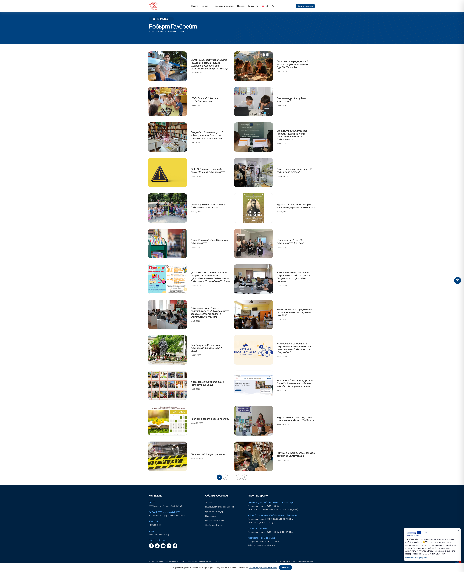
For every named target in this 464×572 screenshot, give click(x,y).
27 (238, 477)
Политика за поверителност (263, 567)
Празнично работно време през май (210, 418)
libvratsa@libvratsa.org (159, 534)
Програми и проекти (224, 6)
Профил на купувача (214, 520)
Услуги (208, 502)
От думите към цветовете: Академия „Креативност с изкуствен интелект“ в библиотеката (292, 135)
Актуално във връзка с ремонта (208, 454)
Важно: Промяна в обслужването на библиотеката (209, 241)
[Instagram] (169, 545)
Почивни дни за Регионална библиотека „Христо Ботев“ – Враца (207, 347)
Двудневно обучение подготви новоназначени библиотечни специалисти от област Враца (207, 135)
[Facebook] (151, 545)
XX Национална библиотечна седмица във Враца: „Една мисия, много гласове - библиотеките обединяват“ (294, 348)
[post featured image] (167, 66)
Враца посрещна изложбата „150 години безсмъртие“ (294, 170)
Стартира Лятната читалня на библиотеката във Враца (208, 206)
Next (244, 477)
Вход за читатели (305, 6)
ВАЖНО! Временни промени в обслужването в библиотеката (208, 170)
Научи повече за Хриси (416, 557)
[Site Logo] (154, 6)
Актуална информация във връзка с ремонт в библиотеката (296, 454)
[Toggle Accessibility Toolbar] (457, 280)
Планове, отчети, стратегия (219, 506)
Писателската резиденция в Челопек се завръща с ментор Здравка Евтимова (293, 64)
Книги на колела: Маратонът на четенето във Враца (207, 383)
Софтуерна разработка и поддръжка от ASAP (293, 561)
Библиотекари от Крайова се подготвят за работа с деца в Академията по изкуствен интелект (293, 277)
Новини (240, 6)
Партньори (210, 516)
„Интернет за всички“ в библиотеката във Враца (290, 241)
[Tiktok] (175, 545)
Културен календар (214, 511)
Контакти (253, 6)
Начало (194, 6)
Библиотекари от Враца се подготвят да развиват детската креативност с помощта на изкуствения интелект (210, 312)
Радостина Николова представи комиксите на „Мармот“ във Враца (295, 419)
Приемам (285, 567)
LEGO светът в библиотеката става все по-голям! (207, 100)
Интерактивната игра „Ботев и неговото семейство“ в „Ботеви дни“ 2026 (294, 312)
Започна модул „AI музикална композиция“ (292, 100)
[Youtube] (163, 545)
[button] (273, 6)
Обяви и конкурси (213, 525)
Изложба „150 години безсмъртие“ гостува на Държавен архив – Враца (296, 206)
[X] (157, 545)
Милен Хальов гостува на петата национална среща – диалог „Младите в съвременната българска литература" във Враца (209, 64)
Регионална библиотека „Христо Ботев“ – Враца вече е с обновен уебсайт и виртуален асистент (294, 383)
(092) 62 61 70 (155, 525)
